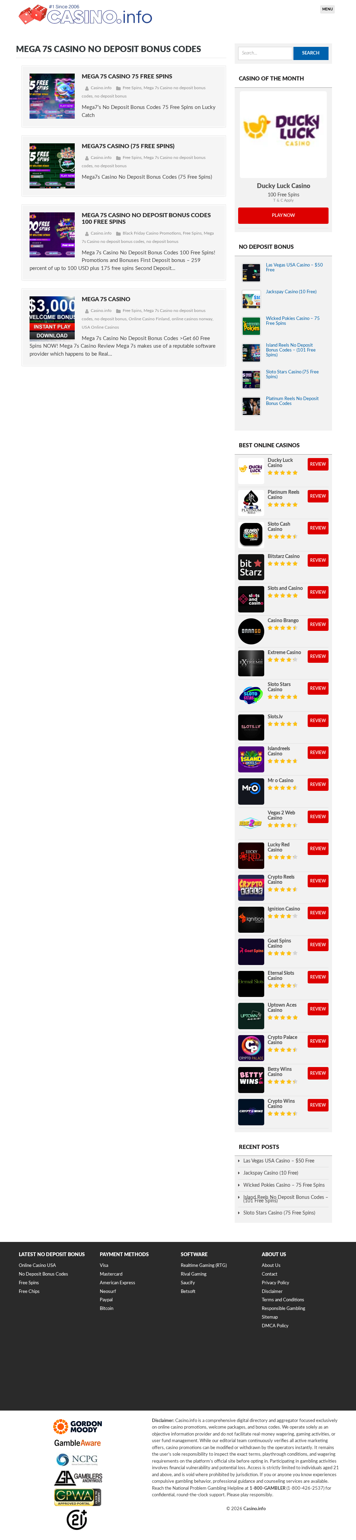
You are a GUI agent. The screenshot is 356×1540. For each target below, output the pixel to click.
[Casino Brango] (251, 631)
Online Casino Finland (149, 319)
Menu (327, 9)
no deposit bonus (111, 96)
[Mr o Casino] (251, 791)
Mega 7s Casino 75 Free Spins (127, 76)
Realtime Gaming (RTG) (204, 1265)
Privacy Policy (275, 1283)
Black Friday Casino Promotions (152, 233)
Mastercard (111, 1274)
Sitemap (270, 1317)
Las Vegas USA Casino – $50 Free (278, 1161)
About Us (271, 1265)
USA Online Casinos (100, 327)
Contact (269, 1274)
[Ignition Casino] (251, 920)
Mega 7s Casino (106, 299)
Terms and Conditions (283, 1300)
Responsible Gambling (283, 1308)
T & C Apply (283, 200)
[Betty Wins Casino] (251, 1080)
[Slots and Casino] (251, 599)
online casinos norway (192, 319)
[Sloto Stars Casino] (251, 695)
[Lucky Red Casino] (251, 856)
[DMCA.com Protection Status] (71, 1395)
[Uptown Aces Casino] (251, 1016)
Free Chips (29, 1291)
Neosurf (108, 1291)
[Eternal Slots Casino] (251, 984)
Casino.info (101, 88)
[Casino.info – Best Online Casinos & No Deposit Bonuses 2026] (85, 14)
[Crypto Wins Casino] (251, 1112)
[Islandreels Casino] (251, 759)
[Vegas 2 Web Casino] (251, 824)
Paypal (106, 1300)
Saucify (188, 1283)
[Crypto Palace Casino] (251, 1048)
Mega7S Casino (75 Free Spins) (128, 146)
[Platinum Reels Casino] (251, 503)
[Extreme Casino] (251, 663)
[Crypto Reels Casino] (251, 888)
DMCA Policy (275, 1326)
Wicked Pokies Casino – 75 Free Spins (284, 1185)
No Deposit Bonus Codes (43, 1274)
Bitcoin (106, 1308)
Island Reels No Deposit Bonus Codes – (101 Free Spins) (291, 350)
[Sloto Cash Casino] (251, 535)
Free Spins (132, 88)
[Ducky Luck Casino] (283, 134)
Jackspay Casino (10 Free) (291, 292)
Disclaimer (272, 1291)
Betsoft (188, 1291)
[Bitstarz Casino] (251, 567)
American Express (117, 1283)
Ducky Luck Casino (283, 186)
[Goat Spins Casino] (251, 952)
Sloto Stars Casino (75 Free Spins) (279, 1213)
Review (318, 464)
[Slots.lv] (251, 727)
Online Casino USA (37, 1265)
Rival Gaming (194, 1274)
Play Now (283, 215)
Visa (104, 1265)
